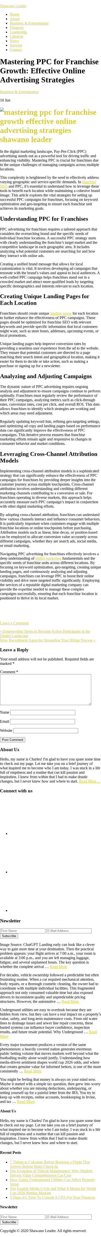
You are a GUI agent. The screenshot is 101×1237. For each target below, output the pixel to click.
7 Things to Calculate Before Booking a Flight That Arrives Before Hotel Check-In (50, 1164)
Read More (58, 967)
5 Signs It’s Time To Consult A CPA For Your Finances (52, 1197)
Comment (9, 672)
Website (6, 730)
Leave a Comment (14, 623)
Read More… (89, 781)
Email (4, 721)
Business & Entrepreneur (19, 92)
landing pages (61, 313)
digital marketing (48, 558)
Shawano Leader (13, 6)
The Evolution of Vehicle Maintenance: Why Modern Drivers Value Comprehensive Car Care (51, 1173)
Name (4, 712)
